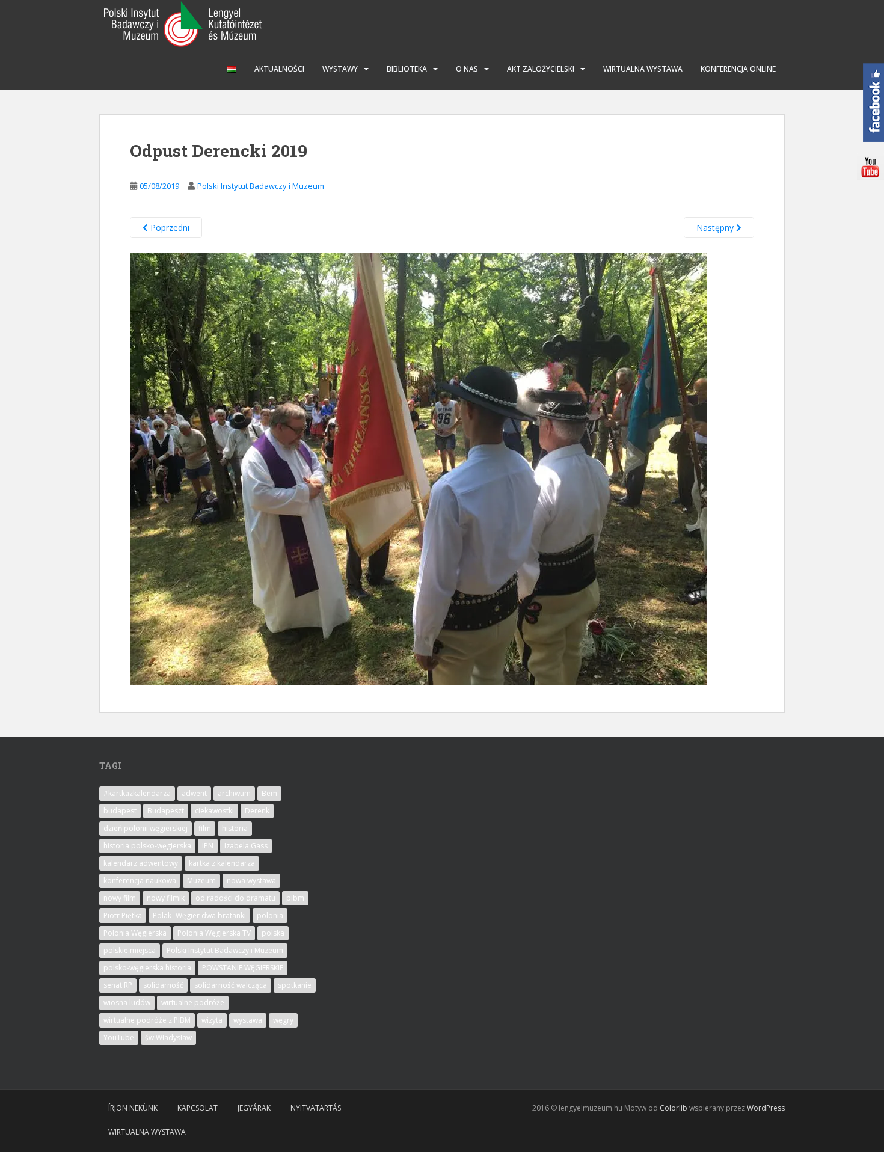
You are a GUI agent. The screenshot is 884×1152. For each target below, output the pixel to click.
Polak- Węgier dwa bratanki (199, 915)
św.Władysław (168, 1037)
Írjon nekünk (133, 1108)
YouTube (118, 1037)
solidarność (163, 985)
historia (235, 828)
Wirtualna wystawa (643, 69)
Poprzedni (168, 227)
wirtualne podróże (192, 1002)
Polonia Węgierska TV (214, 933)
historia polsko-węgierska (147, 846)
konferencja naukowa (139, 880)
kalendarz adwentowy (140, 863)
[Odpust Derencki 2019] (418, 468)
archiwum (234, 793)
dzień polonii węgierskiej (145, 828)
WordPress (766, 1108)
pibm (295, 898)
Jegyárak (254, 1108)
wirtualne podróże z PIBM (147, 1020)
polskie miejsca (129, 950)
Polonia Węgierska (135, 933)
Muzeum (201, 880)
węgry (283, 1020)
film (204, 828)
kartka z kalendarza (222, 863)
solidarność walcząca (230, 985)
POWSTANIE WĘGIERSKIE (242, 968)
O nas (467, 69)
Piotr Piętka (122, 915)
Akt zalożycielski (540, 69)
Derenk (257, 811)
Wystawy (340, 69)
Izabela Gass (246, 846)
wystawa (247, 1020)
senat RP (117, 985)
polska (273, 933)
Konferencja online (738, 69)
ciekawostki (214, 811)
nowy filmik (166, 898)
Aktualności (279, 69)
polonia (270, 915)
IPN (207, 846)
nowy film (119, 898)
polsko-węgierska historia (147, 968)
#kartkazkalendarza (137, 793)
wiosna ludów (126, 1002)
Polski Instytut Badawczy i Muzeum (260, 185)
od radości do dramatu (235, 898)
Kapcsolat (197, 1108)
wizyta (212, 1020)
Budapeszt (165, 811)
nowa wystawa (251, 880)
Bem (269, 793)
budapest (120, 811)
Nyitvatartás (315, 1108)
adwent (194, 793)
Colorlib (673, 1108)
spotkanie (295, 985)
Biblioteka (407, 69)
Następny (716, 227)
